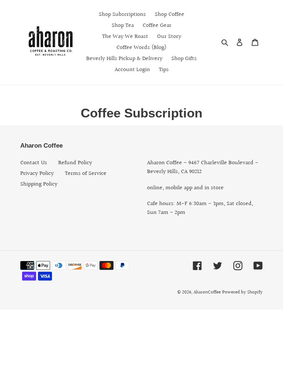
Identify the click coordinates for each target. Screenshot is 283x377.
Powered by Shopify (242, 292)
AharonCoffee (207, 292)
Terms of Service (85, 173)
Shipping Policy (38, 184)
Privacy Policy (37, 173)
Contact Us (33, 163)
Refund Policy (75, 163)
